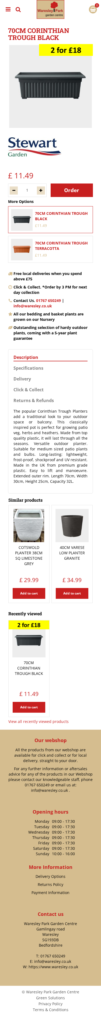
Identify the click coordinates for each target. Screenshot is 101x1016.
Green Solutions (50, 997)
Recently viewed (25, 613)
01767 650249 (48, 300)
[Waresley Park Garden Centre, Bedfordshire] (50, 9)
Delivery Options (50, 876)
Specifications (28, 368)
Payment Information (50, 892)
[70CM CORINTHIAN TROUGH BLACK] (50, 86)
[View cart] (93, 9)
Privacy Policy (50, 1003)
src (18, 9)
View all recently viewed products (38, 721)
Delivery (22, 379)
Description (25, 357)
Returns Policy (50, 884)
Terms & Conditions (50, 1009)
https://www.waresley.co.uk (53, 966)
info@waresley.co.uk (32, 305)
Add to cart (29, 593)
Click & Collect (28, 390)
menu (8, 9)
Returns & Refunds (33, 400)
